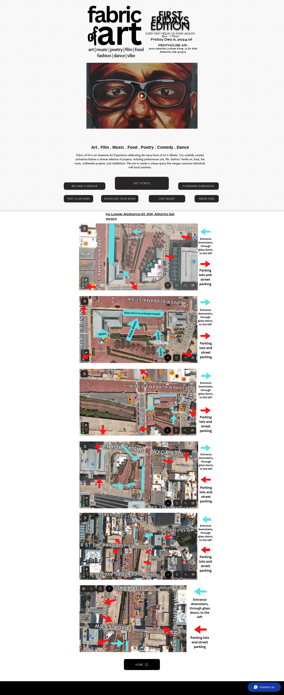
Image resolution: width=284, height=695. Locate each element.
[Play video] (142, 96)
